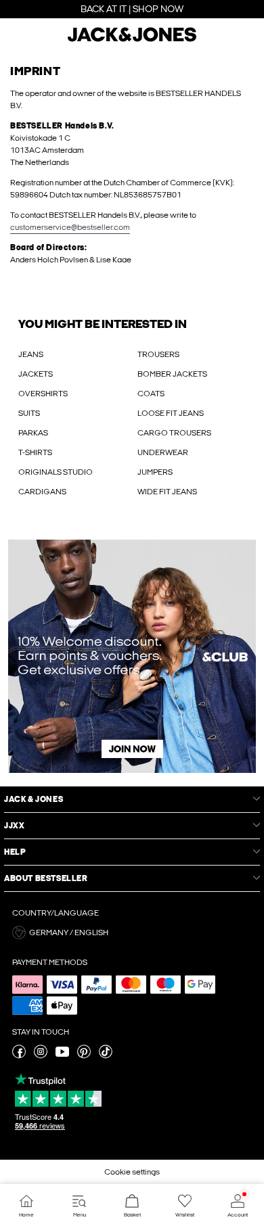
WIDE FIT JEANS (167, 491)
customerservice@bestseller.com (70, 227)
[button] (132, 932)
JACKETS (35, 374)
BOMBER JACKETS (172, 374)
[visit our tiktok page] (105, 1055)
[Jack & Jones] (132, 40)
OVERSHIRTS (43, 393)
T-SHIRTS (35, 452)
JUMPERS (155, 472)
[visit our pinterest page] (84, 1055)
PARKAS (33, 433)
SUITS (29, 413)
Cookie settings (132, 1172)
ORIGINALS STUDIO (55, 472)
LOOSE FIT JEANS (170, 413)
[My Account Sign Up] (132, 656)
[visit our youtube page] (62, 1055)
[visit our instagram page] (40, 1055)
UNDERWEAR (162, 452)
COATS (150, 393)
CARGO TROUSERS (174, 433)
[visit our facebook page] (19, 1055)
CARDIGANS (42, 491)
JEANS (30, 354)
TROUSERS (158, 354)
